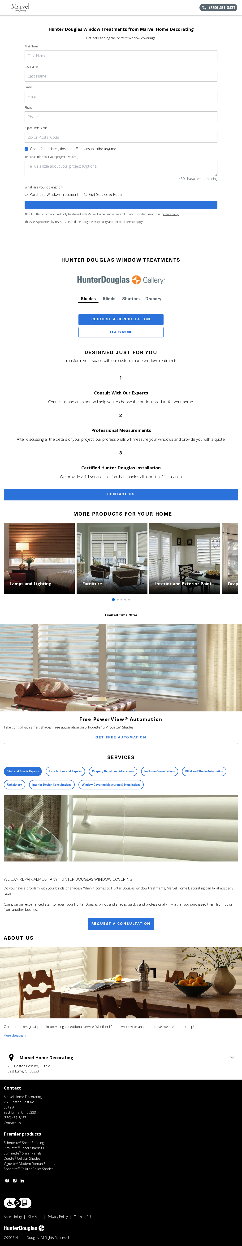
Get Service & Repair (106, 194)
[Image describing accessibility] (17, 1203)
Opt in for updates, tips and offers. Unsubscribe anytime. (73, 149)
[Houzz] (22, 1180)
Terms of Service (124, 222)
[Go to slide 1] (113, 599)
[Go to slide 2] (118, 599)
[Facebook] (7, 1180)
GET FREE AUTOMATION (120, 737)
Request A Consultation (121, 319)
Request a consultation (121, 924)
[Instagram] (14, 1180)
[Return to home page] (25, 7)
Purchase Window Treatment (54, 194)
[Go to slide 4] (125, 599)
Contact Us (121, 494)
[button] (5, 7)
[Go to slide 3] (121, 599)
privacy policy (170, 214)
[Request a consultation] (121, 205)
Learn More (121, 332)
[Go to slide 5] (129, 599)
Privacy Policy (99, 222)
